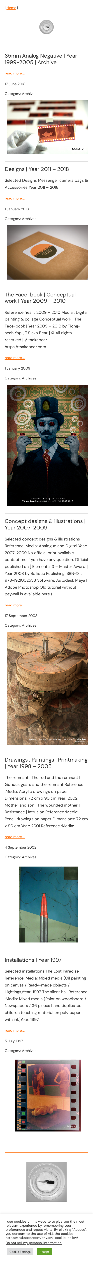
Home (11, 7)
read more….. (15, 73)
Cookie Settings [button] (20, 1252)
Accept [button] (44, 1252)
